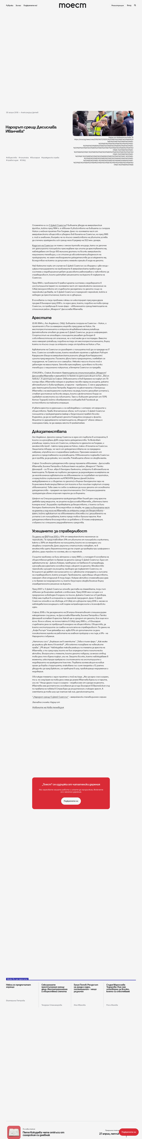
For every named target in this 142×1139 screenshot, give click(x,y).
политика (24, 158)
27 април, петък (109, 1133)
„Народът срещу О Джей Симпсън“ (51, 697)
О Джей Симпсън (57, 225)
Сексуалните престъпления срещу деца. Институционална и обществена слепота (54, 988)
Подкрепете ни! (30, 5)
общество (12, 158)
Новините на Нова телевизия (48, 707)
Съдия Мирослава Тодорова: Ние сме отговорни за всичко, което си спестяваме (118, 988)
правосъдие (12, 160)
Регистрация (117, 5)
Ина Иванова (80, 1005)
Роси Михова (112, 1005)
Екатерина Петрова (15, 1001)
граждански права (51, 158)
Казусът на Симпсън (42, 245)
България (36, 158)
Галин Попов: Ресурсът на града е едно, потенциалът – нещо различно (86, 988)
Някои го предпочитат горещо (18, 985)
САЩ (23, 160)
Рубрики (9, 5)
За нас (18, 5)
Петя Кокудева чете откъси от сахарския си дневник (43, 1134)
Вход (129, 5)
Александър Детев (29, 112)
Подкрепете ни (71, 801)
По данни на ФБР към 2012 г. (46, 536)
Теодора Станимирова (51, 1005)
